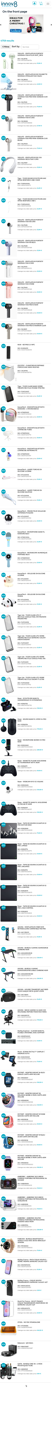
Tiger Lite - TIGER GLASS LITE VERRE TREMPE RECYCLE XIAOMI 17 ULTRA (31, 678)
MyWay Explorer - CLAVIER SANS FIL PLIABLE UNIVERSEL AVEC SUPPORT (31, 1032)
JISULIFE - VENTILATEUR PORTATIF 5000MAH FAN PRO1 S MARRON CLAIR (32, 325)
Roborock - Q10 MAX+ (25, 1343)
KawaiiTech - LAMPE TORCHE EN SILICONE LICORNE (30, 470)
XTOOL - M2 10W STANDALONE (29, 1322)
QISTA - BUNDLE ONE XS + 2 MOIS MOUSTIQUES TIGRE (30, 1365)
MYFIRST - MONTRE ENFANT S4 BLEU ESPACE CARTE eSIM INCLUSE (31, 1073)
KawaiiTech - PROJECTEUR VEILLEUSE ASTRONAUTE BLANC (32, 512)
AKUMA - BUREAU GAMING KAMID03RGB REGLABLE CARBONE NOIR (33, 969)
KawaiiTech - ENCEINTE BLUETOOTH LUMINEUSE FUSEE (31, 429)
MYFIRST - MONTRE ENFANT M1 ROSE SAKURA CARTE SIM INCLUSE (31, 1115)
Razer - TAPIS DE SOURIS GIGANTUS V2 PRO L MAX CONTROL (32, 907)
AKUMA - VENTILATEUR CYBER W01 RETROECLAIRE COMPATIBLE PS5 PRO (32, 928)
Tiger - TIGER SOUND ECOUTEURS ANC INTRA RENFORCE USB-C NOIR (32, 179)
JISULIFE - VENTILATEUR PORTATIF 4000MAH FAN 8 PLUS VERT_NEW (30, 54)
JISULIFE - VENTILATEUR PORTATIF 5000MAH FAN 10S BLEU (30, 241)
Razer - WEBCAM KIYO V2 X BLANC (30, 782)
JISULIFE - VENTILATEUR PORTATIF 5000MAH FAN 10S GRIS (30, 220)
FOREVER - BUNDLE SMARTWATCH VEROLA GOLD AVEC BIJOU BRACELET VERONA (32, 1240)
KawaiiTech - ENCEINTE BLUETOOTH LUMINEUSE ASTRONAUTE (31, 449)
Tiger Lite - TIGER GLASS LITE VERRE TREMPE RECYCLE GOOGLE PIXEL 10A (31, 657)
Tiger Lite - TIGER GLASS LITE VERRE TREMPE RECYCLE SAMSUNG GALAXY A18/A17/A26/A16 (32, 637)
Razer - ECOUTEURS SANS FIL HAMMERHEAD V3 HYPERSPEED (30, 699)
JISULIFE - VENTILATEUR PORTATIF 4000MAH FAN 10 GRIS (30, 117)
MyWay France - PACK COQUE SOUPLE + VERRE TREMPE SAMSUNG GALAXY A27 (32, 1260)
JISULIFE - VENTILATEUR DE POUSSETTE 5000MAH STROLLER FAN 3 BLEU (32, 75)
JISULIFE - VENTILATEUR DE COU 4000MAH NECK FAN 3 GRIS (30, 158)
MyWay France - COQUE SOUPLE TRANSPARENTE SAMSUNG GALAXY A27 (33, 1281)
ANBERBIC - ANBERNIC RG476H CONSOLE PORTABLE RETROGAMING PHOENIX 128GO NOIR (31, 1219)
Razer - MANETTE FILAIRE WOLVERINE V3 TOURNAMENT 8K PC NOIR (32, 761)
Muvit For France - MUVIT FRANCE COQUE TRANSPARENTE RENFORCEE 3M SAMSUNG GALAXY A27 (33, 1303)
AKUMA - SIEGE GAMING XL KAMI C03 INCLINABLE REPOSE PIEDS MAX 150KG (32, 1011)
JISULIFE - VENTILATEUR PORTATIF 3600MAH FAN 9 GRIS (30, 262)
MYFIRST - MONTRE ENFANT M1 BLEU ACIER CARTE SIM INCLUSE (31, 1136)
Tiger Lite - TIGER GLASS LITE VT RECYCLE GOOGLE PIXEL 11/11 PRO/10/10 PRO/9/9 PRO (32, 617)
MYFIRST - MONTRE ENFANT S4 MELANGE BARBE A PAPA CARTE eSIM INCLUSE (32, 1157)
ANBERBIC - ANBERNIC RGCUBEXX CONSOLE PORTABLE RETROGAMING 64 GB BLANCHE (32, 1199)
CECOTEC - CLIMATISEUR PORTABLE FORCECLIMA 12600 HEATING (31, 366)
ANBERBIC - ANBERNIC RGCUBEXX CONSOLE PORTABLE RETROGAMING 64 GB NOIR (32, 1178)
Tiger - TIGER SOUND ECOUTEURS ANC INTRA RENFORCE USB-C (32, 200)
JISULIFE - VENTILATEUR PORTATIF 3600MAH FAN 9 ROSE (30, 283)
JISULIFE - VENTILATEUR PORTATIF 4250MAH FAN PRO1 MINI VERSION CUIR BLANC (32, 138)
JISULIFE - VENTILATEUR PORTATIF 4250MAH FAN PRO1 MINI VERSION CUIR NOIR (32, 97)
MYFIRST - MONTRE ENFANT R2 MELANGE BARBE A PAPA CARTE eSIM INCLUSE (32, 1095)
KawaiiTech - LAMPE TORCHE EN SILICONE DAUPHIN (30, 491)
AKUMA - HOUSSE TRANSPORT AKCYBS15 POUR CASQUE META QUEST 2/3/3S (33, 990)
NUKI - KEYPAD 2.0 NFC (26, 345)
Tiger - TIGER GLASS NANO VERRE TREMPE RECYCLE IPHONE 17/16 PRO (31, 387)
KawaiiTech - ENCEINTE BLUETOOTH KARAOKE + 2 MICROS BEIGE (31, 408)
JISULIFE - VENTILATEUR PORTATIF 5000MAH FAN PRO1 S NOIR (30, 304)
